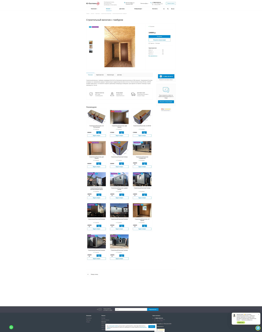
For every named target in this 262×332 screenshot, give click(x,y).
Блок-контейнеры (105, 319)
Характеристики (100, 74)
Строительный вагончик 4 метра (142, 188)
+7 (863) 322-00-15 (156, 2)
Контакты (155, 8)
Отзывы (88, 321)
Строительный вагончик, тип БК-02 (142, 125)
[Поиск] (168, 9)
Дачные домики (105, 323)
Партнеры (88, 319)
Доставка (122, 8)
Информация (138, 8)
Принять (152, 326)
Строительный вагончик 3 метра (119, 156)
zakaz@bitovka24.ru (159, 326)
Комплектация (110, 74)
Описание (90, 74)
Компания (94, 8)
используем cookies (113, 325)
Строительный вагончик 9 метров (119, 219)
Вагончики (104, 321)
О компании (89, 318)
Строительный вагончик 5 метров (119, 250)
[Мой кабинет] (164, 9)
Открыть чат (241, 322)
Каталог (108, 8)
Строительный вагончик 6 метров (96, 250)
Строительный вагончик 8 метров (96, 219)
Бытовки (103, 318)
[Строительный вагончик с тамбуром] (119, 46)
